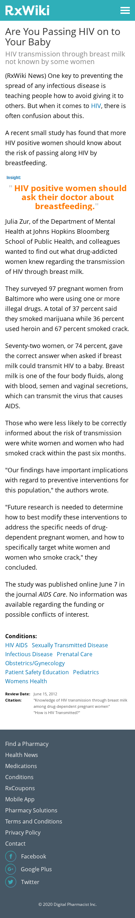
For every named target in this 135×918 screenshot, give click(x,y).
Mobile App (20, 799)
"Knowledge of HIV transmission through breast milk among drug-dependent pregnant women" (80, 703)
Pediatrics (86, 672)
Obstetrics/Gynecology (35, 663)
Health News (21, 755)
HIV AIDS (16, 645)
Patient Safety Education (37, 672)
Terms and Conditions (33, 821)
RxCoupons (20, 788)
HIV (96, 105)
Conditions (19, 777)
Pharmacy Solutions (31, 810)
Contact (15, 843)
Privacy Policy (22, 832)
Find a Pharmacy (26, 744)
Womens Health (26, 681)
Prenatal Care (74, 654)
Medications (21, 766)
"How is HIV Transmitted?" (57, 712)
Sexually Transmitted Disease (70, 645)
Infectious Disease (29, 654)
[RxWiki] (27, 10)
